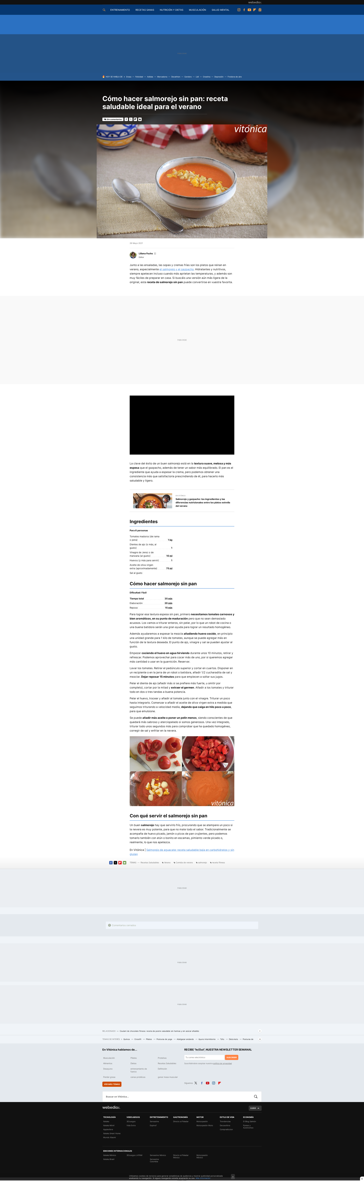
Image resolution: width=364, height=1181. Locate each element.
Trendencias (225, 1121)
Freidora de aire (235, 77)
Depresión (219, 77)
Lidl (197, 77)
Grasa (128, 77)
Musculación (109, 1058)
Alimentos (107, 1063)
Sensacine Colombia (154, 1160)
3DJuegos (131, 1121)
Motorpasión (202, 1121)
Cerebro (188, 77)
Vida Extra (131, 1125)
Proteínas (162, 1058)
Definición (162, 1069)
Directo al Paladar (181, 1121)
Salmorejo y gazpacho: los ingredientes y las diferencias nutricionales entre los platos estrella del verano (203, 502)
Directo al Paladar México (181, 1156)
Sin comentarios (114, 119)
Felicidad (139, 77)
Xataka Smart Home (112, 1133)
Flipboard (254, 10)
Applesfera (108, 1129)
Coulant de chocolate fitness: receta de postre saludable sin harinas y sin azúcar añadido (159, 1031)
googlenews (260, 10)
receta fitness (218, 862)
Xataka (106, 1121)
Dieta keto (234, 1039)
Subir (253, 1108)
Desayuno (107, 1069)
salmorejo (202, 862)
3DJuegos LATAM (134, 1155)
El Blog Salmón (249, 1121)
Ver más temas (112, 1084)
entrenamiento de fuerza (139, 1070)
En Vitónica (180, 496)
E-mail (140, 119)
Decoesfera (225, 1125)
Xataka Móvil (108, 1125)
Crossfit (138, 1039)
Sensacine (154, 1121)
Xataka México (109, 1155)
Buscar (255, 1096)
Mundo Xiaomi (109, 1137)
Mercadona (162, 77)
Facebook (244, 10)
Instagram (239, 10)
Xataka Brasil (108, 1159)
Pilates (149, 1039)
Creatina (206, 77)
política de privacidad (222, 1063)
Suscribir (232, 1057)
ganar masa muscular (168, 1077)
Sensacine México (158, 1155)
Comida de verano (184, 862)
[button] (147, 253)
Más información (203, 1178)
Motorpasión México (202, 1156)
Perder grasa (109, 1077)
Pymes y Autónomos (248, 1126)
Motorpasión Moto (205, 1125)
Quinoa (126, 1039)
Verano (167, 862)
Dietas (133, 1063)
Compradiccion (226, 1129)
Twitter (131, 119)
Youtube (249, 10)
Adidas (150, 77)
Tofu (222, 1039)
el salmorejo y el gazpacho (177, 269)
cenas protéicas (138, 1077)
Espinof (153, 1125)
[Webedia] (255, 2)
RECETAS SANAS (145, 9)
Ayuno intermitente (207, 1039)
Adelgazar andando (185, 1039)
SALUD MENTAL (220, 9)
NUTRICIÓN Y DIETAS (171, 9)
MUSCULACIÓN (197, 9)
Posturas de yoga (165, 1039)
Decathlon (175, 77)
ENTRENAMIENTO (120, 9)
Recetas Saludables (150, 862)
